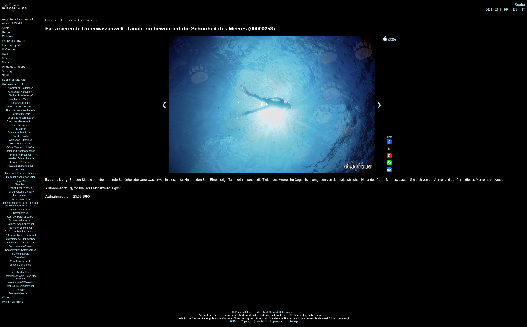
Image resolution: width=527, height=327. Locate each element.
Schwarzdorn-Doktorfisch (20, 242)
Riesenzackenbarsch (20, 209)
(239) (391, 39)
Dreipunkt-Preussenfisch (20, 121)
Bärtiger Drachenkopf (21, 95)
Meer (5, 58)
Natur (5, 62)
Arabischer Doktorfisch (20, 88)
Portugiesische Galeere (20, 191)
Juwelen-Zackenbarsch (20, 165)
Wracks (20, 289)
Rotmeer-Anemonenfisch (21, 224)
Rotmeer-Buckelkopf (20, 227)
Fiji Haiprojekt (11, 45)
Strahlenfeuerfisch (20, 261)
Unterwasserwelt (13, 84)
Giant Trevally (20, 136)
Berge (6, 32)
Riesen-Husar (20, 195)
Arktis (5, 27)
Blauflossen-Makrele (20, 99)
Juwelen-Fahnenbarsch (20, 158)
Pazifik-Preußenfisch (20, 188)
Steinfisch (20, 257)
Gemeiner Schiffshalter (20, 132)
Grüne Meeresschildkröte (20, 147)
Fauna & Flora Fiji (13, 40)
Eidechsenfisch (20, 125)
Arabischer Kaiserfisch (20, 91)
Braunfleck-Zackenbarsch (20, 110)
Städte (6, 75)
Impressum (277, 321)
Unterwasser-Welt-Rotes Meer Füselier (20, 277)
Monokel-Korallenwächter (20, 177)
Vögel (5, 297)
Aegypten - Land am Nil (17, 19)
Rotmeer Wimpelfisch (21, 220)
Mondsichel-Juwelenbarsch (20, 173)
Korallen (20, 169)
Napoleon (20, 184)
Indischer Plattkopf (20, 154)
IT (523, 9)
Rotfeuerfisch (20, 213)
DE (487, 9)
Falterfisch (20, 128)
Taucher (20, 268)
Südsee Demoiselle (20, 264)
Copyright (247, 321)
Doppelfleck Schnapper (20, 117)
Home (49, 20)
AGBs (233, 321)
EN (497, 9)
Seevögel (8, 71)
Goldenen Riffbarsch (20, 139)
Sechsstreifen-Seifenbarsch (20, 250)
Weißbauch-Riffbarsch (20, 282)
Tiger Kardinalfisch (20, 272)
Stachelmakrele (20, 253)
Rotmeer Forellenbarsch (20, 216)
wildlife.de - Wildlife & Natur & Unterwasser (268, 312)
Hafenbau (8, 49)
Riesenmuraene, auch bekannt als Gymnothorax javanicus (20, 204)
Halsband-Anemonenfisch (20, 151)
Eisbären (8, 36)
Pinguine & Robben (14, 66)
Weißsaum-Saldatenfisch (21, 286)
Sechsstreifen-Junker (20, 246)
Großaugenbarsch (20, 143)
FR (506, 9)
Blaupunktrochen (20, 102)
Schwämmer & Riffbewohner (20, 238)
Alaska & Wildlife (12, 23)
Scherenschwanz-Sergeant (20, 235)
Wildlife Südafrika (13, 301)
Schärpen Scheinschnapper (20, 231)
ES (515, 9)
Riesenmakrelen (20, 199)
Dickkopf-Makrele (20, 114)
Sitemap (293, 321)
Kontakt (262, 321)
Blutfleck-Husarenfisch (20, 106)
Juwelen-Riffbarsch (20, 162)
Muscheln (20, 180)
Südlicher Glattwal (14, 79)
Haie (5, 53)
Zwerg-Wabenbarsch (20, 293)
